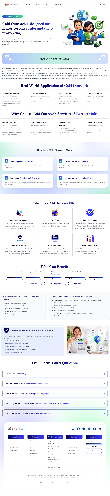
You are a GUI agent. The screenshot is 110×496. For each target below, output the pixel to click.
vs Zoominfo (32, 450)
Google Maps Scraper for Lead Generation (54, 442)
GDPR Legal (43, 483)
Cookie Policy (52, 483)
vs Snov (31, 447)
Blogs (93, 451)
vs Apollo (31, 444)
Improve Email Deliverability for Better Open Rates (53, 459)
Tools (27, 4)
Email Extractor (71, 450)
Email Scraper (71, 441)
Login (103, 4)
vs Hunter (31, 441)
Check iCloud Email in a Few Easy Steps (54, 453)
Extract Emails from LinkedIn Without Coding (54, 466)
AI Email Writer (13, 450)
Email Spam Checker (14, 447)
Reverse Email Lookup (15, 441)
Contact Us (94, 446)
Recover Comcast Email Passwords (54, 447)
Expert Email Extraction (73, 447)
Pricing (38, 4)
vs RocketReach (33, 453)
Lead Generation (72, 453)
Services (57, 4)
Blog (47, 4)
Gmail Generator (13, 444)
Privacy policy (61, 483)
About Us (93, 441)
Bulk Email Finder (72, 444)
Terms (68, 483)
